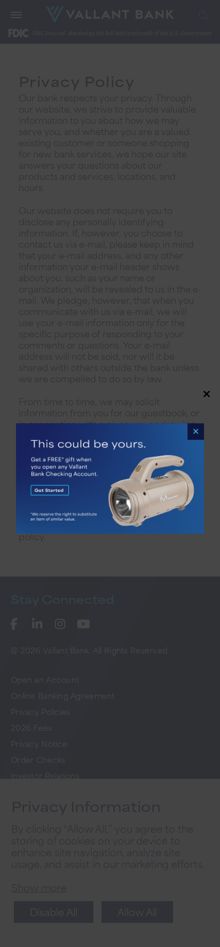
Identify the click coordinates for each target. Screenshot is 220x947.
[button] (110, 473)
